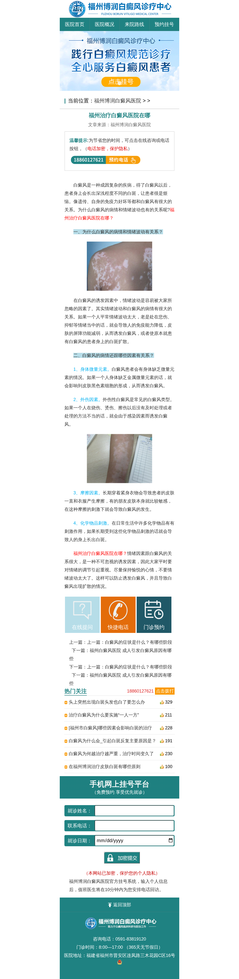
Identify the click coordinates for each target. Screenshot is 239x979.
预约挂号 (164, 24)
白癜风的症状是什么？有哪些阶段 (138, 642)
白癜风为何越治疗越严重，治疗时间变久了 (111, 753)
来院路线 (134, 24)
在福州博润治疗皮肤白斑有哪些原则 (104, 766)
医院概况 (104, 24)
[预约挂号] (119, 33)
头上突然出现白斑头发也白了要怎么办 (107, 702)
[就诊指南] (82, 610)
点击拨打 (165, 690)
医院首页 (74, 24)
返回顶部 (122, 904)
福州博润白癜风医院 (117, 101)
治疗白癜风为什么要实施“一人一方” (104, 714)
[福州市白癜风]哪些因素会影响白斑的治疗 (110, 727)
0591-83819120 (130, 938)
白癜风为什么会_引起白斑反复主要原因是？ (112, 740)
